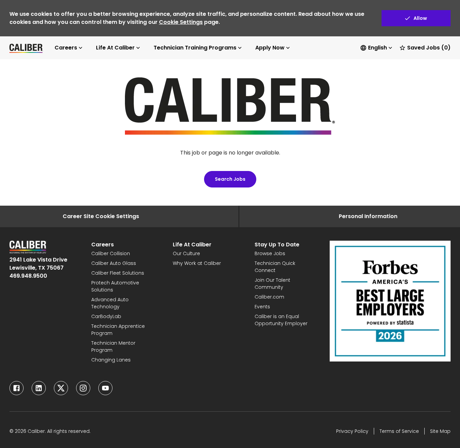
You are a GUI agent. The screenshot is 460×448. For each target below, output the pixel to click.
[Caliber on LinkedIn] (39, 388)
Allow (420, 18)
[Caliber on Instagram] (83, 388)
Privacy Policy (352, 431)
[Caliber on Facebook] (16, 388)
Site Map (440, 431)
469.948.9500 (28, 276)
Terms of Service (399, 431)
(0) (429, 47)
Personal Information (368, 216)
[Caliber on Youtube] (105, 388)
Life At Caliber (115, 47)
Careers (66, 47)
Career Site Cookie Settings (101, 216)
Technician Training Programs (195, 47)
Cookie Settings (181, 22)
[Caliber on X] (61, 388)
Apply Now (270, 47)
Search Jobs (230, 179)
